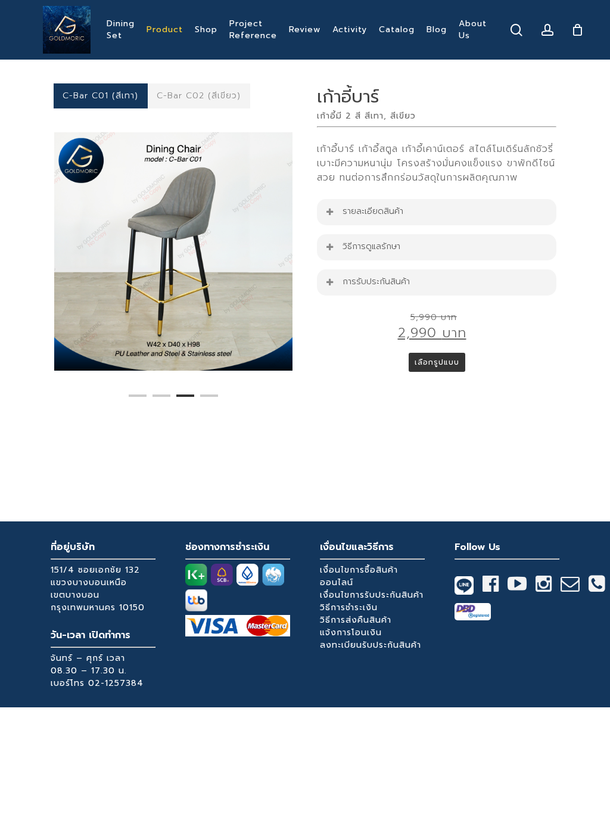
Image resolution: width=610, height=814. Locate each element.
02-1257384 (116, 683)
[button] (101, 95)
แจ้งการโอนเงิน (351, 632)
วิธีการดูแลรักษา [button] (371, 246)
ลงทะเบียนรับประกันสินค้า (370, 645)
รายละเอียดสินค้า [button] (373, 211)
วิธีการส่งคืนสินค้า (355, 620)
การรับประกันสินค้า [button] (376, 281)
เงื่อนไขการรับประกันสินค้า (372, 595)
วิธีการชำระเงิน (349, 607)
